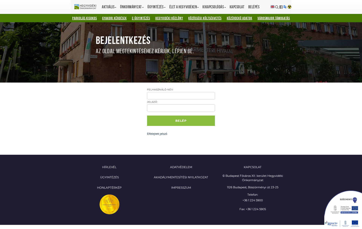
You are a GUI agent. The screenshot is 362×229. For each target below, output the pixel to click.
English (272, 7)
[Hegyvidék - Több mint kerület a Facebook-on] (281, 7)
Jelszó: (152, 102)
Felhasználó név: (160, 90)
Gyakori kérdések (114, 18)
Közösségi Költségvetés (205, 18)
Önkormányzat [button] (131, 7)
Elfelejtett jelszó (157, 134)
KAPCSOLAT (253, 167)
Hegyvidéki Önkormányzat (87, 7)
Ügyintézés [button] (155, 7)
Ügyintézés (109, 177)
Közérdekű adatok (239, 18)
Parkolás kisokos (84, 18)
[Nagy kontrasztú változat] (289, 7)
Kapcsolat (237, 7)
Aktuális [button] (108, 7)
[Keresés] (277, 7)
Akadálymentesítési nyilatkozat (181, 177)
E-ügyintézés (141, 18)
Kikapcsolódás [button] (213, 7)
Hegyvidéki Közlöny (169, 18)
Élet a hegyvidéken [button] (183, 7)
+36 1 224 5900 (252, 200)
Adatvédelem (181, 167)
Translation (285, 7)
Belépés (254, 7)
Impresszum (181, 187)
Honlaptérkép (109, 187)
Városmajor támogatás (274, 18)
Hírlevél (109, 167)
